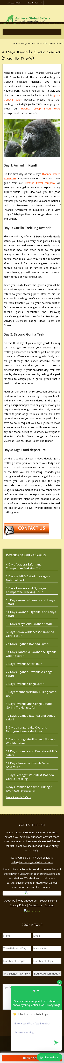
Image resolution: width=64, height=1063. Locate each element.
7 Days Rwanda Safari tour (24, 664)
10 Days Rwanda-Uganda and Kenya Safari (30, 602)
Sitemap (49, 905)
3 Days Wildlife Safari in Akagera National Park (28, 578)
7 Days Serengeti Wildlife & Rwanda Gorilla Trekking (30, 777)
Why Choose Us (27, 900)
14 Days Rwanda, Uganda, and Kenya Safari (31, 614)
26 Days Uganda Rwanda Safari (27, 644)
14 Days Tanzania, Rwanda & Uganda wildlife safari (31, 654)
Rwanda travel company (40, 183)
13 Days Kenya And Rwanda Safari (29, 624)
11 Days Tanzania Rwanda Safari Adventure (28, 765)
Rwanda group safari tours (40, 108)
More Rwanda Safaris (18, 797)
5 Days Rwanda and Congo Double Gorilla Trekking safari (29, 705)
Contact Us (35, 905)
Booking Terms (49, 900)
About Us (9, 900)
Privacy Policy (18, 905)
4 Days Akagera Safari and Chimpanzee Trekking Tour (24, 566)
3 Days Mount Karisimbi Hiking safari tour (31, 694)
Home (16, 43)
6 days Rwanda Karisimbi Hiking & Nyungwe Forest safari (29, 789)
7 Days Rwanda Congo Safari (25, 684)
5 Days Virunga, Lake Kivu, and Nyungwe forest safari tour (26, 729)
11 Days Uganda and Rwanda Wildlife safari (31, 753)
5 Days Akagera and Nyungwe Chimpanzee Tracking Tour (26, 590)
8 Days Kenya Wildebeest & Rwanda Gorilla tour (30, 634)
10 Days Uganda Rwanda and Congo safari (30, 717)
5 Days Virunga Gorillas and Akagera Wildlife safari (31, 741)
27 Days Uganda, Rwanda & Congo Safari (29, 674)
